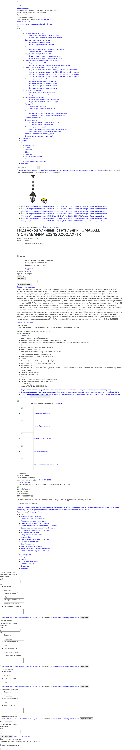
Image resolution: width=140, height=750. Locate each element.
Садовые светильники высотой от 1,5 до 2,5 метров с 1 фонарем (53, 70)
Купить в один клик (24, 284)
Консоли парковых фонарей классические (45, 131)
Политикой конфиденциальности (66, 618)
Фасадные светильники (34, 90)
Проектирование (27, 564)
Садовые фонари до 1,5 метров (40, 63)
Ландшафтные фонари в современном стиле (45, 58)
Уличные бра (29, 104)
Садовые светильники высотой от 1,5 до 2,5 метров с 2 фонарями (54, 72)
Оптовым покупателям (33, 157)
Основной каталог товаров (34, 170)
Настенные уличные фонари (39, 42)
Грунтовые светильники (34, 118)
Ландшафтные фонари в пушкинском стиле (45, 56)
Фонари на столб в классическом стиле (44, 35)
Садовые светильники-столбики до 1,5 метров (42, 61)
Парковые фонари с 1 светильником (42, 81)
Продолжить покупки (22, 736)
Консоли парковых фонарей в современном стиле (48, 129)
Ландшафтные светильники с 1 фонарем (44, 99)
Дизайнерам (29, 159)
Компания (24, 143)
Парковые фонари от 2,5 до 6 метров (39, 79)
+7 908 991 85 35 (44, 19)
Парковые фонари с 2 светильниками (43, 83)
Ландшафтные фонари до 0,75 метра (38, 54)
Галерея (24, 141)
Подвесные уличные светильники (37, 47)
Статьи (27, 147)
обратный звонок (23, 22)
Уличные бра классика (37, 106)
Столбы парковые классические (41, 125)
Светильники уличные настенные (37, 40)
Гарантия (28, 154)
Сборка (27, 152)
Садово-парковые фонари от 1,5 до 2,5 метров (42, 67)
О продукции (26, 138)
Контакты (24, 163)
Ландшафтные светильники (35, 97)
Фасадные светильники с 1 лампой (42, 93)
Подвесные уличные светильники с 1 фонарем (46, 49)
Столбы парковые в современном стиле (44, 122)
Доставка (28, 150)
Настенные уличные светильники (41, 45)
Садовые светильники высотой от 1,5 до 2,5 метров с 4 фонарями (54, 77)
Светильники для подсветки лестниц (39, 111)
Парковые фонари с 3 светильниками (43, 86)
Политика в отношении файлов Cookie (94, 507)
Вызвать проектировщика (40, 397)
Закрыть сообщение (7, 749)
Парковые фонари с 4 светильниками (43, 88)
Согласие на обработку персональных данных (71, 510)
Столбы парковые (31, 120)
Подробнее (29, 269)
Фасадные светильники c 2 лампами (42, 95)
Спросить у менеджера (26, 287)
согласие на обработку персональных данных (22, 618)
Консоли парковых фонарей (35, 127)
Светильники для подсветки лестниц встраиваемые (48, 113)
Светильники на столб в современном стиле (46, 38)
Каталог (24, 31)
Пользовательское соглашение (68, 507)
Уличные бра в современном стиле (42, 109)
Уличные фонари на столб (34, 33)
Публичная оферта (49, 507)
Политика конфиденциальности (29, 507)
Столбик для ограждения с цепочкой (39, 136)
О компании (29, 145)
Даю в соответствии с (40, 618)
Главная (20, 170)
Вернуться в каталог (51, 227)
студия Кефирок (38, 512)
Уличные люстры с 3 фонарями (40, 51)
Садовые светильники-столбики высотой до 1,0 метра (49, 65)
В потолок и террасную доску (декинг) (39, 134)
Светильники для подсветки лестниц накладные (47, 115)
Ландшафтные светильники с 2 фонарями (44, 102)
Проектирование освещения (35, 161)
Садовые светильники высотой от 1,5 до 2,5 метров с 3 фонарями (54, 74)
